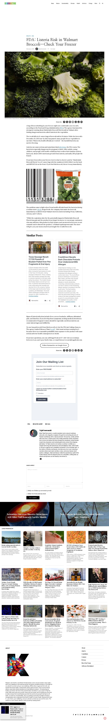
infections (62, 147)
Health (28, 36)
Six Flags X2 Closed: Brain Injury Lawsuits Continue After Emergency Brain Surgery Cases (53, 585)
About (83, 648)
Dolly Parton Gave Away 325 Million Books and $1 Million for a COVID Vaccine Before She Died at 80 (97, 587)
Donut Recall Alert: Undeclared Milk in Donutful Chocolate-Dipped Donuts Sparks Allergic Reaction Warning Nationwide (32, 622)
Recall (47, 424)
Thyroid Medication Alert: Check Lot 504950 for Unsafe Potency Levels (76, 620)
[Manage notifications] (105, 718)
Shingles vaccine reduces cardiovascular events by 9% (31, 549)
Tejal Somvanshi (42, 49)
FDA (61, 128)
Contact (84, 657)
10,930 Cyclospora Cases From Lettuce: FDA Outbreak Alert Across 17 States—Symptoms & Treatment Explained (76, 548)
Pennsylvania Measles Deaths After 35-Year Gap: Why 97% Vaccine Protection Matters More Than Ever (97, 547)
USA (33, 36)
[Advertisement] (54, 19)
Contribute (85, 654)
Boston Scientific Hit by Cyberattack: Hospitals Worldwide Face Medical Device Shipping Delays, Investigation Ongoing (53, 622)
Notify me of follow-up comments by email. (40, 490)
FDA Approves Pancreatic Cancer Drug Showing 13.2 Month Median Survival (10, 618)
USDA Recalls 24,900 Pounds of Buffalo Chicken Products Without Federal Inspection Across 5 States (32, 585)
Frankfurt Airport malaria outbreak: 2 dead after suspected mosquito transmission (53, 547)
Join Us (84, 651)
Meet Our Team (86, 663)
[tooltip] (64, 122)
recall (53, 329)
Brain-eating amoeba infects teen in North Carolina (11, 546)
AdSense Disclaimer (88, 666)
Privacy (84, 660)
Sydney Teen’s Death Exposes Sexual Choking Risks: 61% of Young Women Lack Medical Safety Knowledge (11, 586)
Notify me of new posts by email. (37, 494)
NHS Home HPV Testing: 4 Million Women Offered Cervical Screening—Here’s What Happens (97, 621)
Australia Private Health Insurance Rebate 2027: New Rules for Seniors (76, 584)
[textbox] (29, 691)
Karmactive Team (29, 715)
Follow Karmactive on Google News (54, 345)
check (39, 209)
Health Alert (38, 424)
